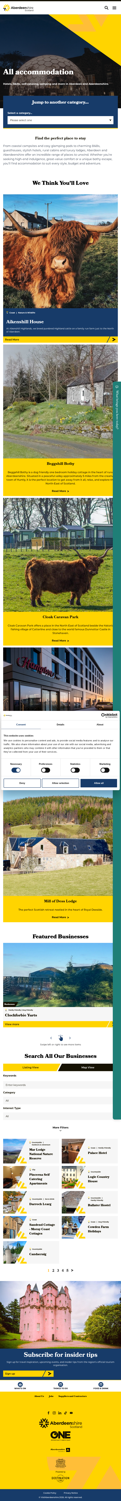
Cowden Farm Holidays (98, 1229)
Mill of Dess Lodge (60, 901)
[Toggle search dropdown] (106, 8)
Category (9, 1092)
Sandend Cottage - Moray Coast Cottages (42, 1229)
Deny (22, 783)
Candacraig (37, 1254)
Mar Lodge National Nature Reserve (41, 1154)
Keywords (9, 1075)
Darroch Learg (40, 1204)
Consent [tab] (21, 724)
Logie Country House (98, 1179)
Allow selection (60, 783)
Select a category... (20, 113)
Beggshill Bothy (60, 464)
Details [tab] (60, 724)
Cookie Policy (49, 1493)
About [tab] (100, 724)
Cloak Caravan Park (60, 617)
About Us (39, 1396)
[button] (114, 8)
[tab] (59, 1029)
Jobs (51, 1396)
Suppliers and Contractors (72, 1396)
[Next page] (72, 1270)
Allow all (99, 783)
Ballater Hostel (99, 1205)
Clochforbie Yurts (21, 1016)
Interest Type (12, 1108)
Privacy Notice (71, 1493)
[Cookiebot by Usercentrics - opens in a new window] (103, 715)
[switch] (45, 770)
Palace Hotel (97, 1153)
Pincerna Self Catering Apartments (39, 1179)
